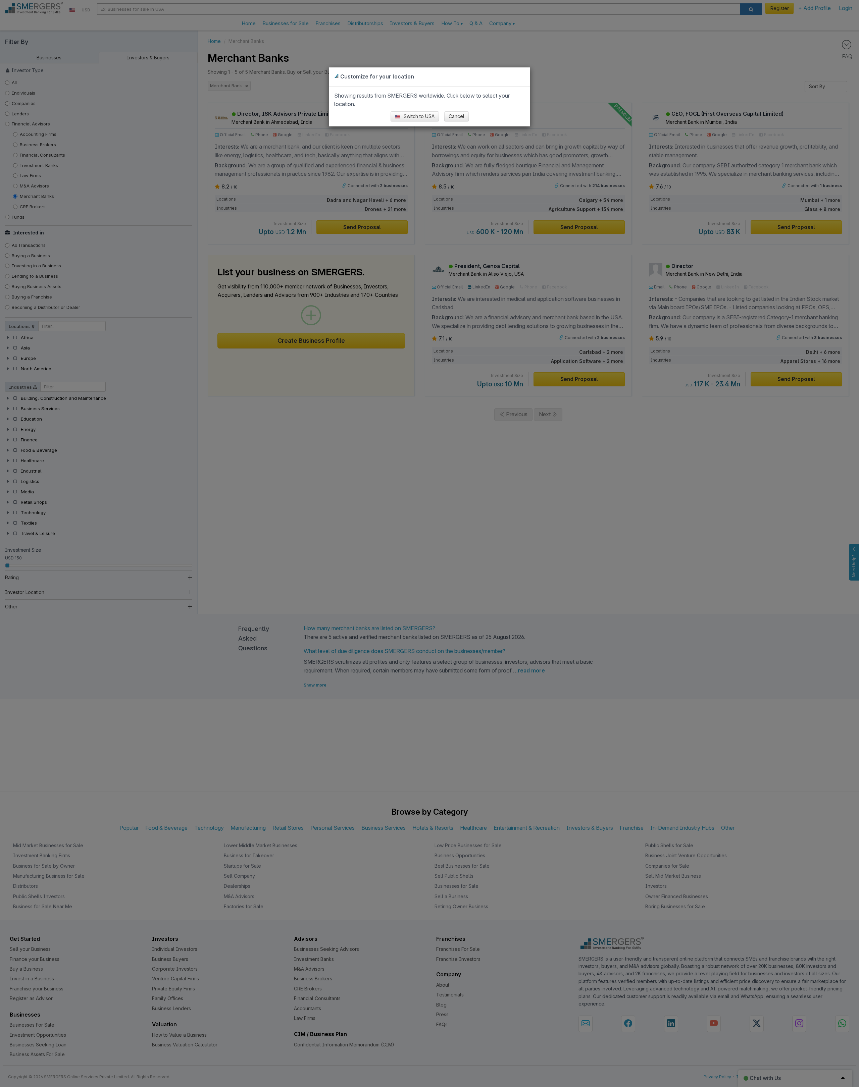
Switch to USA (418, 116)
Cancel (456, 116)
